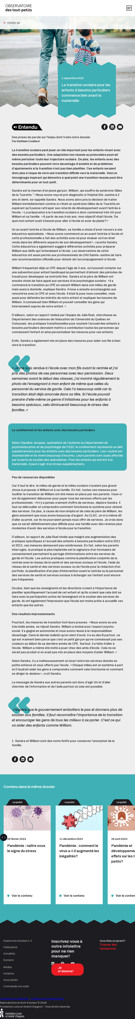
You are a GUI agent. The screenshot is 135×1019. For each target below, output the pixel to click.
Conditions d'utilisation (14, 998)
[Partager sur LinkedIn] (112, 127)
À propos (8, 960)
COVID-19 (13, 22)
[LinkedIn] (52, 963)
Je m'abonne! (65, 969)
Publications (10, 947)
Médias (7, 967)
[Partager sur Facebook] (104, 127)
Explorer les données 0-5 (17, 940)
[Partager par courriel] (120, 127)
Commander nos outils (16, 986)
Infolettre (8, 973)
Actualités (9, 953)
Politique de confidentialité (47, 998)
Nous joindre (10, 980)
